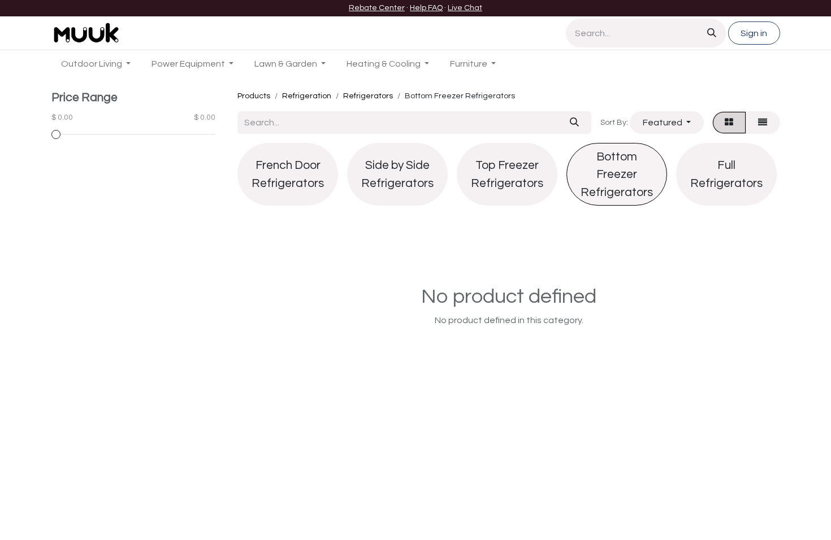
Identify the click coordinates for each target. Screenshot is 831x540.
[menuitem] (96, 64)
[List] (763, 122)
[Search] (712, 33)
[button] (666, 122)
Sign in (754, 33)
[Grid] (729, 122)
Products (253, 96)
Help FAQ (426, 8)
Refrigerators (368, 96)
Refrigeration (306, 96)
